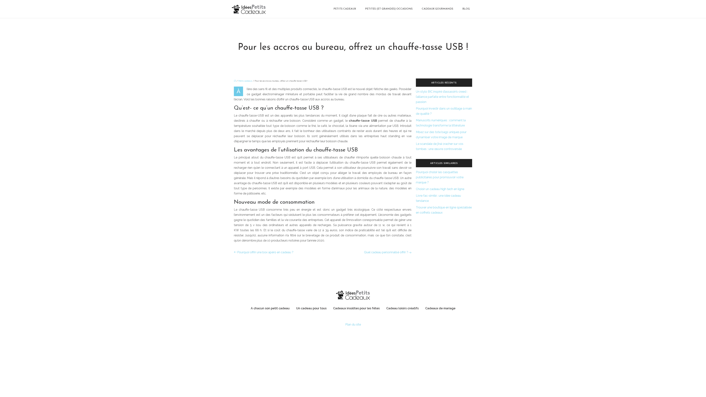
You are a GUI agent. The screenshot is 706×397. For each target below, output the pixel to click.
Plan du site (353, 324)
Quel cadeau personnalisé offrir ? (386, 252)
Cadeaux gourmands (437, 9)
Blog (466, 9)
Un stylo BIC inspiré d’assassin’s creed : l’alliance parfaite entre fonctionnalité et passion (442, 97)
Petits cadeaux (345, 9)
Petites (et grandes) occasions (389, 9)
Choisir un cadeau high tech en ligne (440, 189)
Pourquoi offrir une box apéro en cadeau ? (265, 252)
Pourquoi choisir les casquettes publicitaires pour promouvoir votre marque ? (439, 177)
